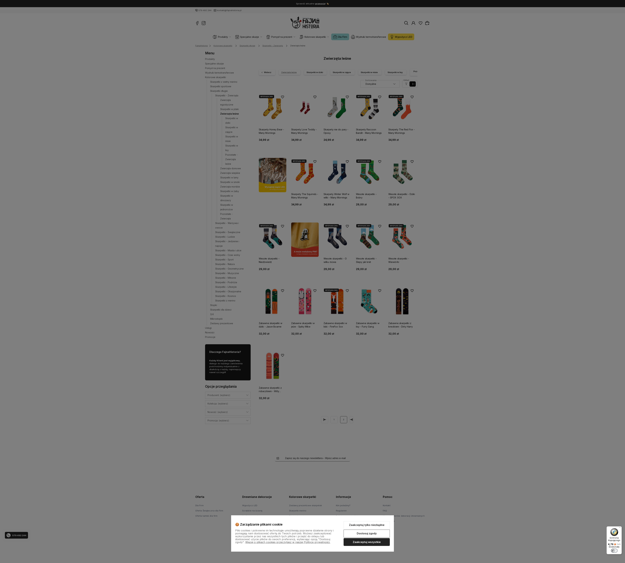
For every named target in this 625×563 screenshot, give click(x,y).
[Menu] (620, 528)
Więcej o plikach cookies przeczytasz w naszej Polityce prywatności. (287, 542)
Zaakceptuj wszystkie (367, 542)
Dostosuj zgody (367, 533)
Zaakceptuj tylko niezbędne (366, 525)
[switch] (614, 551)
